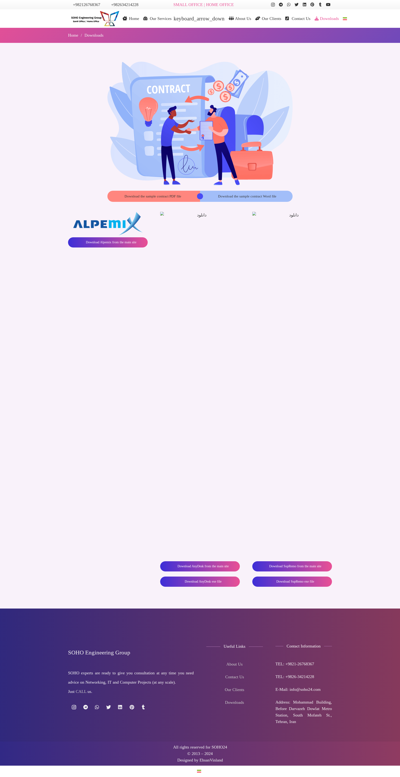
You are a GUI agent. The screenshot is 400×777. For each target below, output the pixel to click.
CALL (81, 691)
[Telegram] (281, 5)
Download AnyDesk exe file (203, 581)
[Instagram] (273, 5)
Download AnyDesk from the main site (203, 566)
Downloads (234, 702)
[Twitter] (296, 5)
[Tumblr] (320, 5)
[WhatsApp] (289, 5)
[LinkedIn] (304, 5)
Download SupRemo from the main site (294, 566)
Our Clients (234, 689)
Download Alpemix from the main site (110, 242)
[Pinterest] (312, 5)
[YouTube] (328, 5)
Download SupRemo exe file (294, 581)
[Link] (93, 18)
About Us (234, 664)
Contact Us (234, 677)
